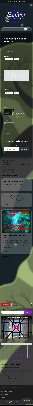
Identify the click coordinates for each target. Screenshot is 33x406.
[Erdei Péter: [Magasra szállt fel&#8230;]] (9, 112)
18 (3, 354)
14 (16, 351)
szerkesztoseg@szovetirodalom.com (11, 387)
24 (29, 354)
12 (7, 351)
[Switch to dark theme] (25, 29)
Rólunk (3, 397)
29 (21, 356)
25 (3, 356)
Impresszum (4, 394)
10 (29, 349)
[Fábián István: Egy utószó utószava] (9, 125)
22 (21, 354)
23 (25, 354)
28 (16, 356)
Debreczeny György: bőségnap (12, 196)
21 (16, 354)
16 (25, 351)
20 (12, 354)
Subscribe (24, 149)
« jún (14, 360)
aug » (18, 360)
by (4, 44)
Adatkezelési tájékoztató (7, 391)
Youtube (23, 1)
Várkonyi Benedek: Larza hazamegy (10, 367)
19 (7, 354)
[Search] (29, 29)
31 (29, 356)
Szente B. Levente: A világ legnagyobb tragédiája (14, 370)
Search (3, 309)
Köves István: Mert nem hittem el (10, 378)
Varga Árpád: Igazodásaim (8, 376)
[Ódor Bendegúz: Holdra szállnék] (21, 114)
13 (12, 351)
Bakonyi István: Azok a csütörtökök (10, 373)
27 (12, 356)
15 (20, 351)
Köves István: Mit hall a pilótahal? (13, 181)
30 (25, 356)
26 (7, 356)
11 (3, 351)
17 (29, 351)
